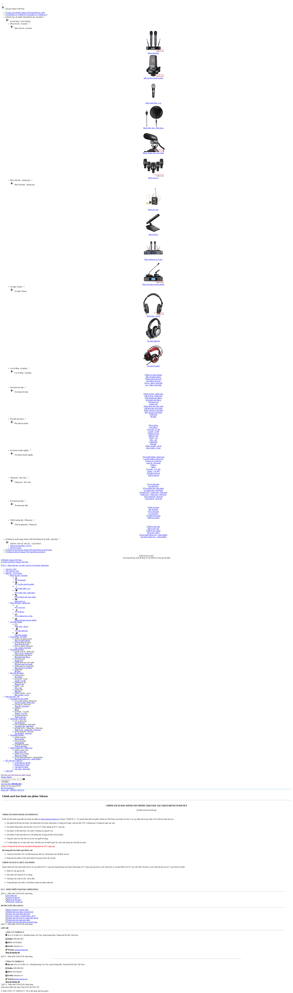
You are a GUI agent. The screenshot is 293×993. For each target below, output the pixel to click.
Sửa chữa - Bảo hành (22, 769)
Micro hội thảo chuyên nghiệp (25, 620)
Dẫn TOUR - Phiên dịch (24, 653)
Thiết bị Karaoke (21, 746)
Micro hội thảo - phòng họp (20, 180)
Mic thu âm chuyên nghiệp (24, 584)
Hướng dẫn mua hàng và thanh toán (20, 912)
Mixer (17, 710)
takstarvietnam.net (21, 950)
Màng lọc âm (19, 684)
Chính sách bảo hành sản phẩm (18, 920)
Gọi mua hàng (11, 784)
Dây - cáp (18, 688)
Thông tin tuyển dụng (44, 550)
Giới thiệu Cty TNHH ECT (37, 15)
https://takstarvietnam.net (50, 819)
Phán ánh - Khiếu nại (15, 902)
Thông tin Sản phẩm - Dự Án (20, 546)
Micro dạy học (20, 607)
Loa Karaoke (19, 743)
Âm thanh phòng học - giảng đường (28, 759)
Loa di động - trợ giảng (18, 368)
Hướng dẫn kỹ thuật (22, 765)
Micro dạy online (21, 755)
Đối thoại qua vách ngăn (23, 664)
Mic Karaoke (19, 739)
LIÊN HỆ (9, 771)
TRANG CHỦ (39, 13)
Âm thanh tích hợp (17, 387)
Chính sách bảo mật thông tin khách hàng (22, 922)
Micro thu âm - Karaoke (18, 24)
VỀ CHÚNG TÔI (12, 571)
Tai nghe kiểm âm (21, 631)
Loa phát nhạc (20, 723)
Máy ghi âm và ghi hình (23, 668)
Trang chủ (4, 790)
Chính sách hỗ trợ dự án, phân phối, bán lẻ (22, 918)
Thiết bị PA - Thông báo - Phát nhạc (28, 730)
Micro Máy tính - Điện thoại (25, 593)
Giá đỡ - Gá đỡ (20, 681)
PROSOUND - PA (12, 697)
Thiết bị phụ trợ (20, 717)
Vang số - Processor (22, 706)
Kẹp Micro (19, 677)
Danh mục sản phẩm (35, 17)
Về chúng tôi (12, 896)
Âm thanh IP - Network (23, 733)
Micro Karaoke (20, 580)
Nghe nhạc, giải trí (21, 626)
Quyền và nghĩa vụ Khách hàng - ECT (21, 916)
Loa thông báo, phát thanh (24, 726)
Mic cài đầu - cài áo (22, 695)
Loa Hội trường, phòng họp (25, 703)
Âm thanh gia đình (17, 501)
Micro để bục (19, 612)
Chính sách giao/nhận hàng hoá (18, 914)
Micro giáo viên (20, 752)
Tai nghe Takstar (16, 287)
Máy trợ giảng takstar (22, 641)
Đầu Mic (18, 691)
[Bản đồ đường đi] (12, 953)
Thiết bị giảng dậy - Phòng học (21, 520)
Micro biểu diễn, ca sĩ (22, 588)
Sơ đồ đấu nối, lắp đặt (22, 763)
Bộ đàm (17, 671)
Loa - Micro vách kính (23, 648)
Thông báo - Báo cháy (18, 478)
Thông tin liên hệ (39, 552)
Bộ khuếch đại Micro (22, 657)
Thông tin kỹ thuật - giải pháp (47, 539)
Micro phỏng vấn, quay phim (25, 597)
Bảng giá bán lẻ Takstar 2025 (17, 910)
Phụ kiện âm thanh (17, 419)
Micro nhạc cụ (20, 601)
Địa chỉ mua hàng (7, 788)
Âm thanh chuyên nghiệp (19, 450)
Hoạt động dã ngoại (22, 644)
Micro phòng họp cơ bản (24, 616)
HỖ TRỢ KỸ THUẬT (14, 761)
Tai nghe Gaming (21, 635)
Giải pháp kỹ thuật (21, 767)
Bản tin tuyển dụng (14, 900)
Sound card (19, 661)
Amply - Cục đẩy (21, 713)
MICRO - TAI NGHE (13, 573)
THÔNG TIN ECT (17, 790)
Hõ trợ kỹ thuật (15, 548)
